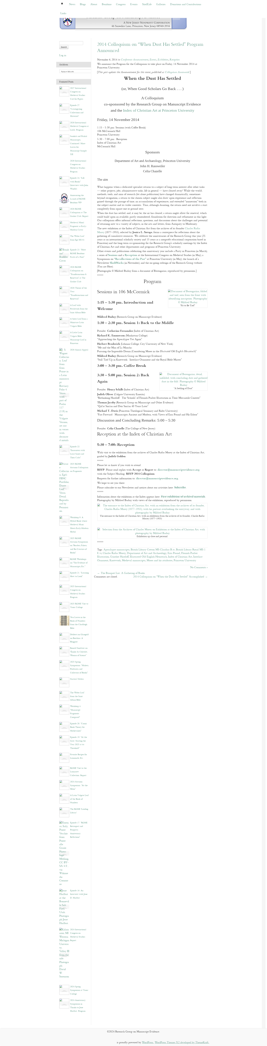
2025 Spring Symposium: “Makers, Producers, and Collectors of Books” (79, 667)
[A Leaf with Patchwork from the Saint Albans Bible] (64, 308)
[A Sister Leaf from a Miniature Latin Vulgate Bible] (64, 322)
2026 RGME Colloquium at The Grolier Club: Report (79, 212)
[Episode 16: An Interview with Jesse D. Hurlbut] (64, 907)
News (72, 4)
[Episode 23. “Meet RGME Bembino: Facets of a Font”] (64, 255)
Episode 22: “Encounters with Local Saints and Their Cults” (77, 452)
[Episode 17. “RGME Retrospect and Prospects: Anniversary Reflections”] (64, 853)
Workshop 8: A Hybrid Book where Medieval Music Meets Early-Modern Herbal (79, 525)
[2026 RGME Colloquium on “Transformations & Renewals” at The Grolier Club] (64, 270)
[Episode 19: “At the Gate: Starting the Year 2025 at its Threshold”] (64, 740)
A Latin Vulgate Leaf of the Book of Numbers (79, 799)
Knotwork (115, 560)
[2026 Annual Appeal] (64, 395)
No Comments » (199, 567)
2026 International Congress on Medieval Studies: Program (78, 166)
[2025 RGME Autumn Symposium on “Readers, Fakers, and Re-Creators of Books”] (64, 541)
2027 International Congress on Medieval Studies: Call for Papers (78, 93)
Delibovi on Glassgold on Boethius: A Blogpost (79, 638)
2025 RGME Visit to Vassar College (79, 605)
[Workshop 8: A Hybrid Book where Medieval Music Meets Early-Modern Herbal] (64, 520)
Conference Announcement (134, 59)
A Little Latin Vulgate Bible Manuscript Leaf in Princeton (78, 338)
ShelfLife (147, 4)
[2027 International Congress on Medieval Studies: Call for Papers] (64, 91)
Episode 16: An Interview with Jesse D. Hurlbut (78, 894)
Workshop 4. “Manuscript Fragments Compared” (75, 712)
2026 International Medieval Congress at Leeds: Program (79, 126)
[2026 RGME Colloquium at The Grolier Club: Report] (64, 212)
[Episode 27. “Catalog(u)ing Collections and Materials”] (64, 108)
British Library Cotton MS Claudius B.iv (153, 550)
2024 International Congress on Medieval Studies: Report (78, 935)
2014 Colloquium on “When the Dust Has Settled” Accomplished (170, 577)
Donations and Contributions (185, 4)
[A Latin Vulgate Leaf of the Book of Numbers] (64, 798)
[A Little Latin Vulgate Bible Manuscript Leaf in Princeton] (64, 336)
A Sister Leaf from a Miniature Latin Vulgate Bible (79, 322)
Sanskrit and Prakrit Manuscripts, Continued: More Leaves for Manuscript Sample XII (78, 145)
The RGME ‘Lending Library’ (79, 810)
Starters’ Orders (77, 679)
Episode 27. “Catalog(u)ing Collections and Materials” (76, 111)
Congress (121, 4)
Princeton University (185, 560)
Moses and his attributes (159, 560)
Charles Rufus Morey (114, 553)
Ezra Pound (174, 553)
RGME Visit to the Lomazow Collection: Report (78, 771)
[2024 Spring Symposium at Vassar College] (64, 990)
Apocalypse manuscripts (116, 550)
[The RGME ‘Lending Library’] (64, 812)
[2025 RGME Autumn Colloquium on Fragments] (64, 487)
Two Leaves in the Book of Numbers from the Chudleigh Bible (78, 623)
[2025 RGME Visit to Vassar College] (64, 607)
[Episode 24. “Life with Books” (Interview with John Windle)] (64, 181)
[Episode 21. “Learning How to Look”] (64, 576)
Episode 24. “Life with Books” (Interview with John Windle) (79, 183)
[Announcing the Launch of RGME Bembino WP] (64, 198)
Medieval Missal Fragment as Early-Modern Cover (78, 226)
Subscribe (180, 487)
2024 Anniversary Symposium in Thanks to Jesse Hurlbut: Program (77, 1006)
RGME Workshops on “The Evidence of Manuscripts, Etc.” (78, 562)
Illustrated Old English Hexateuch (148, 557)
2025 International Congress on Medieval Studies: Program (78, 592)
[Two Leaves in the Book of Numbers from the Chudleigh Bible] (64, 620)
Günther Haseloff (119, 557)
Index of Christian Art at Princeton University (158, 110)
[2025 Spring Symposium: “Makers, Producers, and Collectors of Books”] (64, 665)
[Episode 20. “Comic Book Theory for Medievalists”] (64, 727)
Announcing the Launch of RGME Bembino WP (77, 199)
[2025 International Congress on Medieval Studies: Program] (64, 589)
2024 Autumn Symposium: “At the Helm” (79, 785)
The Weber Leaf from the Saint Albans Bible (77, 696)
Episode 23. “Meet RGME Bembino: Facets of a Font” (78, 253)
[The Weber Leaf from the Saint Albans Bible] (64, 696)
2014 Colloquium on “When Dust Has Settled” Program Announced (150, 47)
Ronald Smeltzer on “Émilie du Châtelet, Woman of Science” (78, 651)
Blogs (83, 4)
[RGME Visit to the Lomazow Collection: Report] (64, 771)
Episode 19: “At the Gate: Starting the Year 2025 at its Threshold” (78, 742)
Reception (175, 59)
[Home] (123, 21)
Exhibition (163, 59)
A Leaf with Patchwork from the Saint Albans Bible (79, 309)
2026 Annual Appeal (79, 350)
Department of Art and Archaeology (146, 553)
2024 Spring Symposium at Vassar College (79, 990)
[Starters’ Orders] (64, 682)
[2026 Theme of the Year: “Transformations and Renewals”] (64, 291)
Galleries (160, 4)
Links (63, 13)
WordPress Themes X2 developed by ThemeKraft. (182, 1042)
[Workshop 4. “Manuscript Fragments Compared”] (64, 709)
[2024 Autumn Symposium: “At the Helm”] (64, 785)
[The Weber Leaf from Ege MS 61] (64, 239)
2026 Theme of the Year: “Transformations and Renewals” (79, 293)
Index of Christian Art (180, 557)
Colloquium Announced (177, 72)
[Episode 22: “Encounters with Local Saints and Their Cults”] (64, 450)
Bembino (106, 4)
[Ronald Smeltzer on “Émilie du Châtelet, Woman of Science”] (64, 651)
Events (134, 4)
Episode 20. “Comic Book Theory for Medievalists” (78, 727)
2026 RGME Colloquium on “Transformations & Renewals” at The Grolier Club (78, 274)
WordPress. (148, 1042)
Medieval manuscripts (133, 560)
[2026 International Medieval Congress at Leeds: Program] (64, 126)
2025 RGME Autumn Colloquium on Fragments (79, 467)
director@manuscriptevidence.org (178, 469)
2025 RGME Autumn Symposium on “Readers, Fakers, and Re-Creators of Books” (79, 546)
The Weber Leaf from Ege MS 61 (77, 237)
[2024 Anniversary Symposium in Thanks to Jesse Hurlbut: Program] (64, 1003)
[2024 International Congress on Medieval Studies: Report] (64, 955)
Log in (62, 55)
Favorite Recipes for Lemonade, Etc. (78, 756)
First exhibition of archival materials (183, 496)
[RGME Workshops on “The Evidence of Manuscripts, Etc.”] (64, 562)
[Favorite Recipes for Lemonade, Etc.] (64, 757)
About (93, 4)
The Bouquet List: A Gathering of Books (121, 573)
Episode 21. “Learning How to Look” (79, 574)
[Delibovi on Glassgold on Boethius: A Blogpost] (64, 638)
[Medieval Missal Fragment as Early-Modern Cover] (64, 226)
